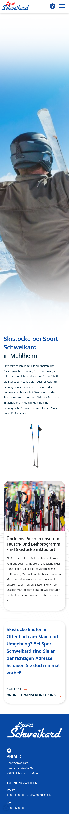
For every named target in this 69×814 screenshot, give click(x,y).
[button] (6, 808)
